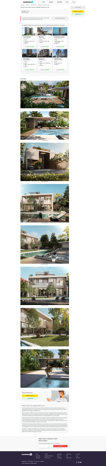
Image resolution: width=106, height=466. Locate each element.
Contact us (78, 457)
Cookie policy (24, 461)
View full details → (25, 12)
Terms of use (36, 461)
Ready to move (47, 457)
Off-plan (46, 454)
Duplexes (59, 455)
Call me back (60, 446)
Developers (38, 457)
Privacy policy (30, 461)
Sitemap (42, 461)
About (77, 455)
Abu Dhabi (38, 455)
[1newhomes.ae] (27, 456)
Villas (67, 455)
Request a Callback (30, 395)
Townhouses (68, 454)
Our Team (78, 454)
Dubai (74, 2)
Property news (69, 457)
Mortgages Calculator (48, 455)
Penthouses (59, 457)
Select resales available (60, 18)
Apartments (59, 454)
